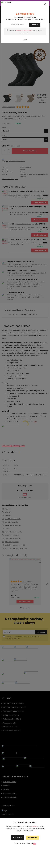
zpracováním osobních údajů (24, 30)
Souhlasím (32, 837)
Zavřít (25, 39)
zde (34, 844)
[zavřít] (45, 4)
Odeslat (34, 25)
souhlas (34, 826)
